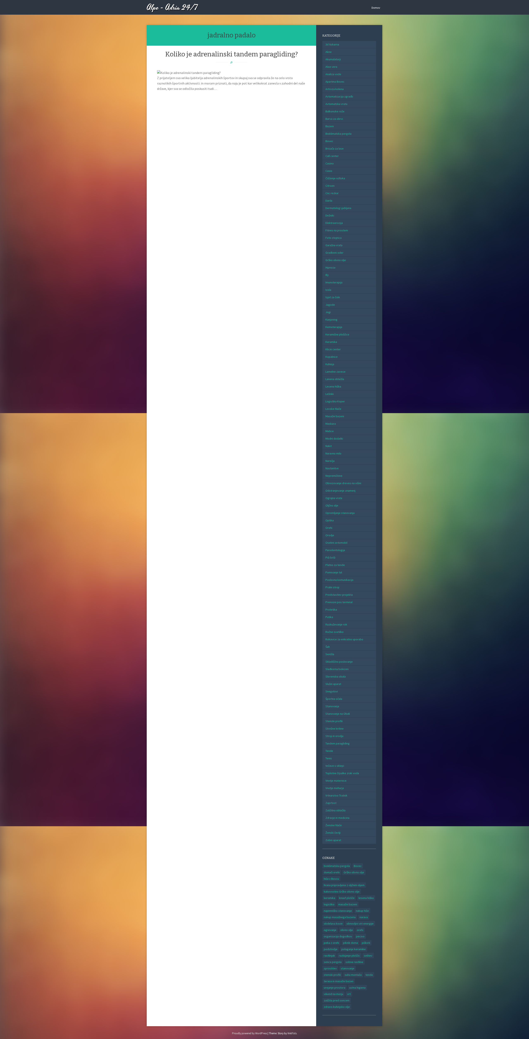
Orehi (328, 528)
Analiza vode (333, 74)
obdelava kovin (333, 923)
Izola (328, 290)
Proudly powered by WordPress (249, 1033)
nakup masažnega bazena (340, 917)
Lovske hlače (333, 409)
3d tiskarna (332, 44)
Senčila (329, 654)
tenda (369, 975)
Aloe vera (331, 67)
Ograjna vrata (333, 498)
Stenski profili (334, 721)
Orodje (329, 535)
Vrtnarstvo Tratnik (336, 795)
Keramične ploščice (337, 334)
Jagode (330, 305)
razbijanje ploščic (349, 955)
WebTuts (292, 1033)
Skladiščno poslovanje (339, 661)
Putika (329, 617)
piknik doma (350, 943)
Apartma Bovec (334, 81)
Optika (329, 520)
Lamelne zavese (335, 371)
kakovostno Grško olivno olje (342, 891)
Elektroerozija (334, 223)
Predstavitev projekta (339, 595)
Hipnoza (330, 267)
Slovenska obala (335, 676)
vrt (349, 994)
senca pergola (333, 962)
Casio (328, 171)
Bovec (329, 141)
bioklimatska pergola (337, 866)
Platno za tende (335, 565)
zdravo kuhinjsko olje (337, 1007)
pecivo (360, 936)
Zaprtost (330, 803)
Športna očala (333, 699)
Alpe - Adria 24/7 (172, 7)
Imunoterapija (333, 282)
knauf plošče (347, 898)
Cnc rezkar (332, 193)
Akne (328, 52)
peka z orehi (331, 943)
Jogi (328, 312)
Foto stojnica (333, 238)
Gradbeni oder (334, 252)
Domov (376, 8)
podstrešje (330, 949)
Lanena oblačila (334, 379)
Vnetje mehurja (334, 788)
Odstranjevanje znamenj (340, 490)
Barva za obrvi (334, 119)
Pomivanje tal (333, 572)
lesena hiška (366, 898)
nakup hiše (362, 911)
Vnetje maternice (336, 780)
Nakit (328, 446)
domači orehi (332, 872)
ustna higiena (357, 987)
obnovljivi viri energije (360, 923)
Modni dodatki (334, 438)
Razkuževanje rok (336, 624)
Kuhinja (329, 364)
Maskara (330, 424)
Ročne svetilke (334, 632)
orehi (360, 930)
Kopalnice (331, 357)
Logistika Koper (335, 401)
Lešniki (329, 394)
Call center (332, 156)
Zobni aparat (333, 840)
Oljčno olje (331, 505)
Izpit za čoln (332, 297)
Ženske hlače (333, 825)
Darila (328, 200)
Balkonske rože (334, 111)
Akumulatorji (333, 59)
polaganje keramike (353, 949)
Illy (327, 275)
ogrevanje (330, 930)
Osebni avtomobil (336, 542)
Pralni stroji (332, 587)
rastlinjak (329, 955)
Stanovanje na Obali (337, 714)
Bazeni (329, 126)
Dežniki (329, 215)
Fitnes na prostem (336, 230)
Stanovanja (332, 706)
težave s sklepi (334, 766)
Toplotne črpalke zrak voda (342, 773)
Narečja (330, 461)
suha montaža (353, 975)
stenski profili (332, 975)
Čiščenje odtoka (335, 178)
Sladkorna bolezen (337, 669)
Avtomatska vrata (336, 104)
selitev (368, 955)
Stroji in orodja (334, 736)
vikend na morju (333, 994)
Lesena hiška (333, 386)
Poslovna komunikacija (339, 580)
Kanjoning (331, 319)
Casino (329, 163)
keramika (329, 898)
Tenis (328, 758)
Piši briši (330, 557)
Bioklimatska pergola (338, 134)
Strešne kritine (334, 728)
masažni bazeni (347, 904)
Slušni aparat (333, 684)
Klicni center (333, 349)
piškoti (366, 943)
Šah (327, 647)
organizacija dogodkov (338, 936)
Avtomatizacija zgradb (339, 96)
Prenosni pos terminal (339, 602)
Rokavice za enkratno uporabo (344, 639)
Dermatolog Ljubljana (338, 208)
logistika (329, 904)
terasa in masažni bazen (338, 981)
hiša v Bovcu (331, 879)
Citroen (330, 186)
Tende (329, 751)
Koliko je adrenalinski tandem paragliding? (231, 54)
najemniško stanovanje (338, 911)
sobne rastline (354, 962)
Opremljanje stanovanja (340, 513)
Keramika (331, 342)
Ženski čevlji (333, 833)
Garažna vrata (333, 245)
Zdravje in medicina (337, 818)
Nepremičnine (333, 476)
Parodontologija (335, 550)
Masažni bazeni (334, 416)
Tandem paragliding (337, 743)
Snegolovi (331, 691)
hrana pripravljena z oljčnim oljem (344, 885)
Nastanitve (332, 468)
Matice (329, 431)
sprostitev (330, 968)
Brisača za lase (334, 148)
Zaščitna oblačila (335, 810)
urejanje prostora (334, 987)
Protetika (331, 609)
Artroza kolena (334, 89)
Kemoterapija (333, 327)
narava (364, 917)
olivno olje (346, 930)
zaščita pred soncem (336, 1000)
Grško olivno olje (335, 260)
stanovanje (347, 968)
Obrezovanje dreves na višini (343, 483)
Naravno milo (333, 453)
